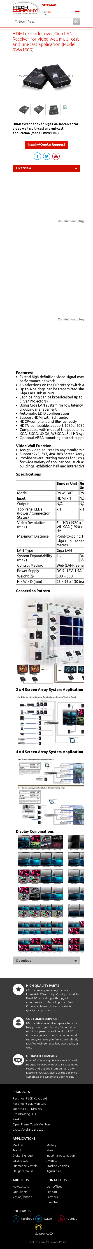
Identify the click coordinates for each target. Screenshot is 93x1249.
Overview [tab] (23, 168)
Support (51, 1191)
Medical (18, 1145)
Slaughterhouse (23, 1171)
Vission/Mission (22, 1196)
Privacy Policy (58, 1241)
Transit (17, 1150)
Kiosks (17, 1119)
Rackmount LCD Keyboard (30, 1098)
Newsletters (21, 1186)
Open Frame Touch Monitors (31, 1124)
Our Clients (20, 1191)
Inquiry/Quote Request (46, 144)
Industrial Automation (60, 1155)
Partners (52, 1196)
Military (51, 1145)
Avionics (51, 1160)
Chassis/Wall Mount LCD (28, 1129)
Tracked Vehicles (57, 1165)
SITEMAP (49, 5)
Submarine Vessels (25, 1165)
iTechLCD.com (36, 1241)
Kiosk (49, 1150)
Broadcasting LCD (24, 1114)
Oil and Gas (20, 1160)
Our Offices (54, 1186)
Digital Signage (23, 1155)
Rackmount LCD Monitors (29, 1103)
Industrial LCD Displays (27, 1108)
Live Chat (52, 1202)
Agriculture (53, 1171)
